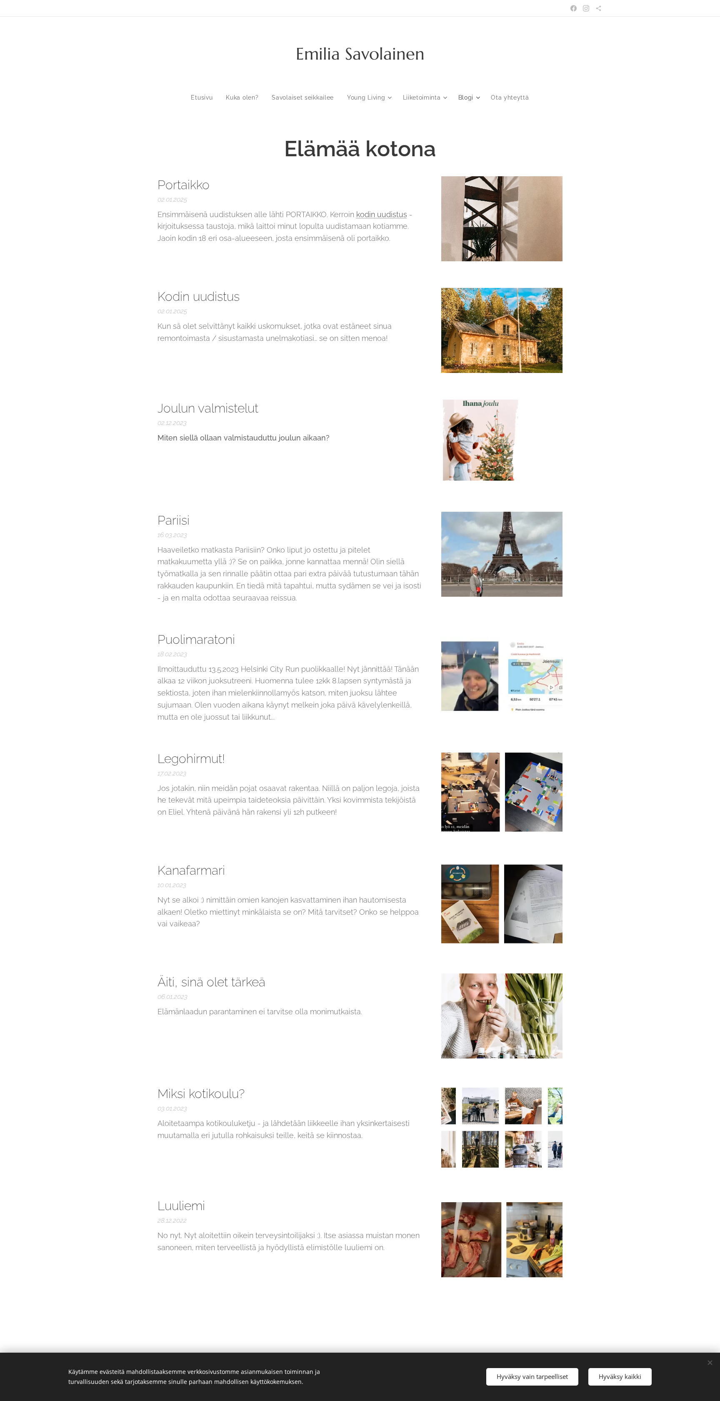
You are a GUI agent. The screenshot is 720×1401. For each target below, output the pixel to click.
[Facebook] (573, 8)
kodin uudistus (381, 214)
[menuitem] (205, 97)
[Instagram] (586, 8)
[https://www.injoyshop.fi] (598, 8)
